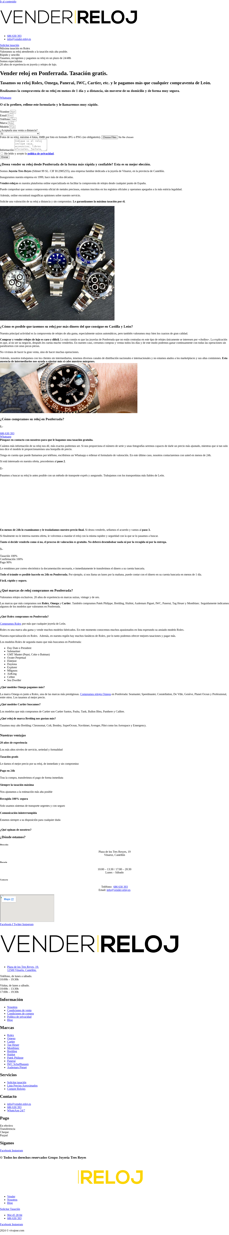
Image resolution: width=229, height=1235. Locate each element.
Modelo (4, 126)
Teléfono (5, 119)
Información (7, 149)
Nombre (5, 111)
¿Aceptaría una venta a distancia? (19, 130)
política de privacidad (41, 153)
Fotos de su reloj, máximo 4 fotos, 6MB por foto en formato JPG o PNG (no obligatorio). (50, 137)
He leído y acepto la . (29, 153)
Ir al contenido (8, 1)
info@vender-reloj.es (118, 889)
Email (3, 115)
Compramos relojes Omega (95, 694)
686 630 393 (120, 886)
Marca (4, 122)
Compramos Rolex (10, 623)
